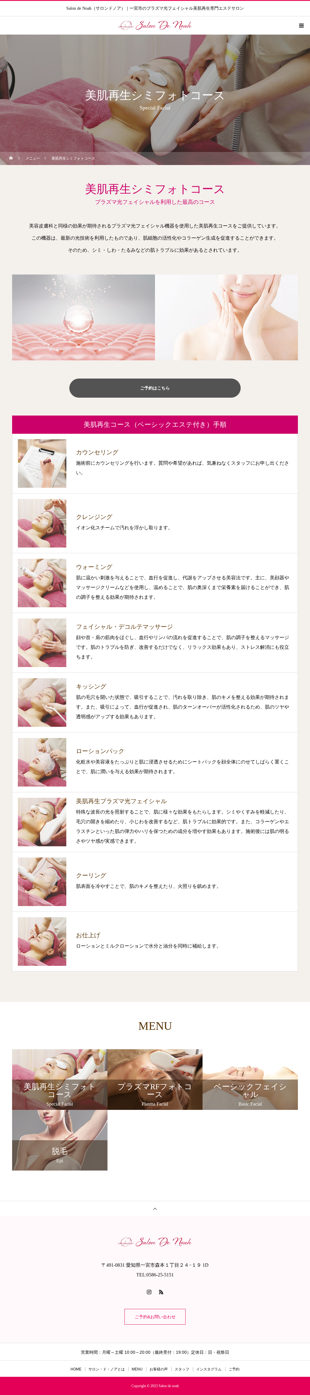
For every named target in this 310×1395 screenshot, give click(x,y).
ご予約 (234, 1369)
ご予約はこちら (155, 388)
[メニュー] (301, 25)
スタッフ (182, 1369)
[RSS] (161, 1292)
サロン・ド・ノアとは (106, 1369)
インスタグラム (209, 1369)
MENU (137, 1369)
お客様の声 (159, 1369)
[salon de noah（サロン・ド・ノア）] (155, 1242)
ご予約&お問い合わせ (155, 1316)
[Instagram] (149, 1292)
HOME (76, 1369)
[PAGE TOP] (155, 1208)
